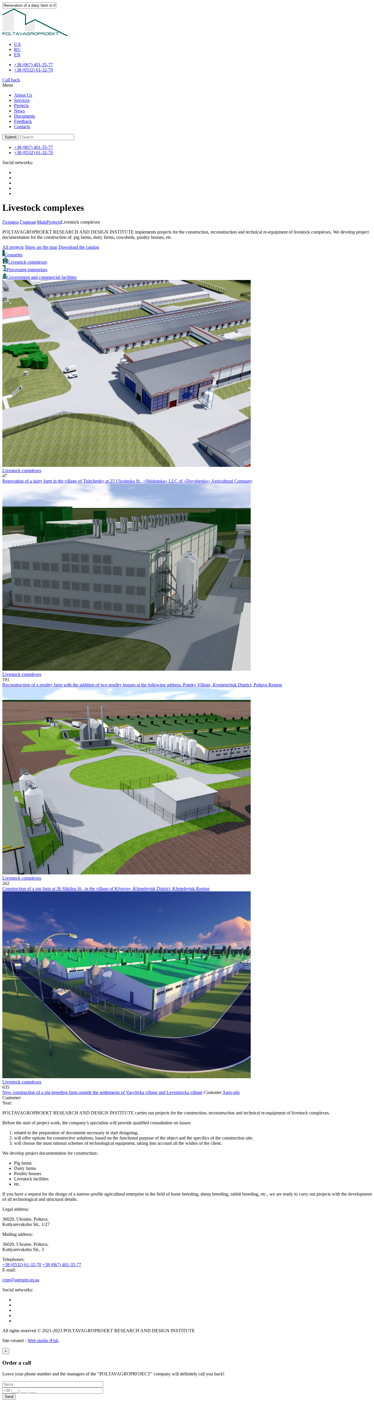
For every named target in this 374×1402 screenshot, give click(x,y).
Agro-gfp (231, 1092)
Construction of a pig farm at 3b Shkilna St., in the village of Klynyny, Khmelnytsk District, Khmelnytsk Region (105, 888)
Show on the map (41, 247)
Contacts (22, 126)
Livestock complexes (27, 262)
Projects (21, 105)
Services (22, 100)
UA (17, 44)
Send (9, 1396)
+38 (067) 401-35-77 (33, 64)
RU (17, 49)
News (19, 110)
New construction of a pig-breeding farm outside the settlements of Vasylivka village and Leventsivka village (102, 1092)
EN (17, 54)
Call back (11, 79)
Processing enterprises (27, 269)
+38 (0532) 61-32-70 (33, 69)
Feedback (23, 121)
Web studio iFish (42, 1340)
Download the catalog (78, 247)
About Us (23, 95)
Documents (24, 116)
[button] (10, 137)
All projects (13, 247)
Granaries (13, 254)
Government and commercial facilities (42, 277)
